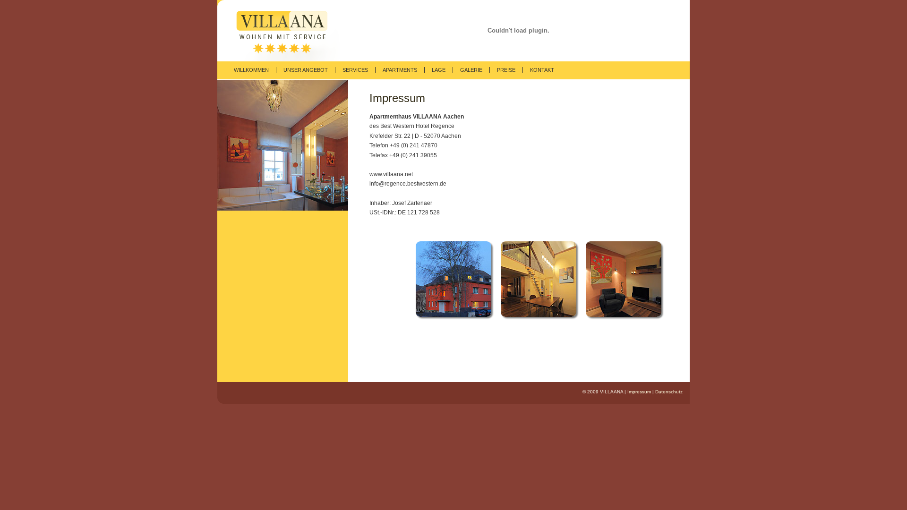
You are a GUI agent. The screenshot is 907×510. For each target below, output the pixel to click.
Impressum (639, 391)
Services (355, 70)
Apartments (400, 70)
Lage (438, 70)
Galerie (471, 70)
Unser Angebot (305, 70)
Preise (506, 70)
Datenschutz (669, 391)
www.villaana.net (391, 174)
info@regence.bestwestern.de (407, 183)
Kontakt (542, 70)
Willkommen (251, 70)
